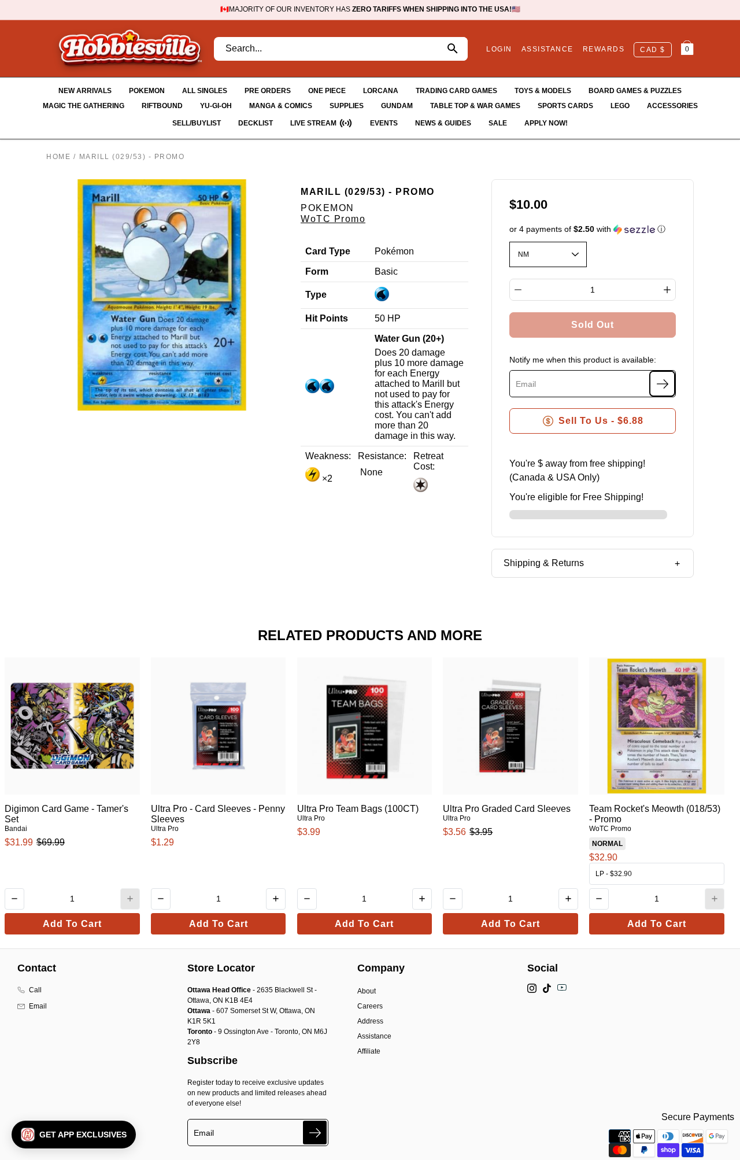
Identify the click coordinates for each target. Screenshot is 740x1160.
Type (316, 295)
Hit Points (326, 318)
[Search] (452, 49)
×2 (326, 478)
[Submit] (315, 1133)
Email (38, 1006)
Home (58, 157)
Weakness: (328, 456)
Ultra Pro (165, 829)
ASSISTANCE (547, 49)
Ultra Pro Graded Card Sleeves (507, 809)
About (366, 991)
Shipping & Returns (544, 563)
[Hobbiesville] (130, 48)
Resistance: (382, 456)
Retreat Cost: (428, 461)
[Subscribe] (662, 384)
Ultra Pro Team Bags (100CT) (358, 809)
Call (35, 990)
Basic (386, 271)
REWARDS (604, 49)
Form (316, 271)
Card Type (327, 251)
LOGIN (499, 49)
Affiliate (368, 1051)
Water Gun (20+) (409, 338)
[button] (592, 229)
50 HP (388, 318)
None (370, 472)
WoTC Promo (333, 219)
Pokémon (394, 251)
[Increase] (667, 290)
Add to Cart (72, 924)
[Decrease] (518, 290)
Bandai (16, 829)
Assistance (374, 1036)
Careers (370, 1006)
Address (370, 1021)
